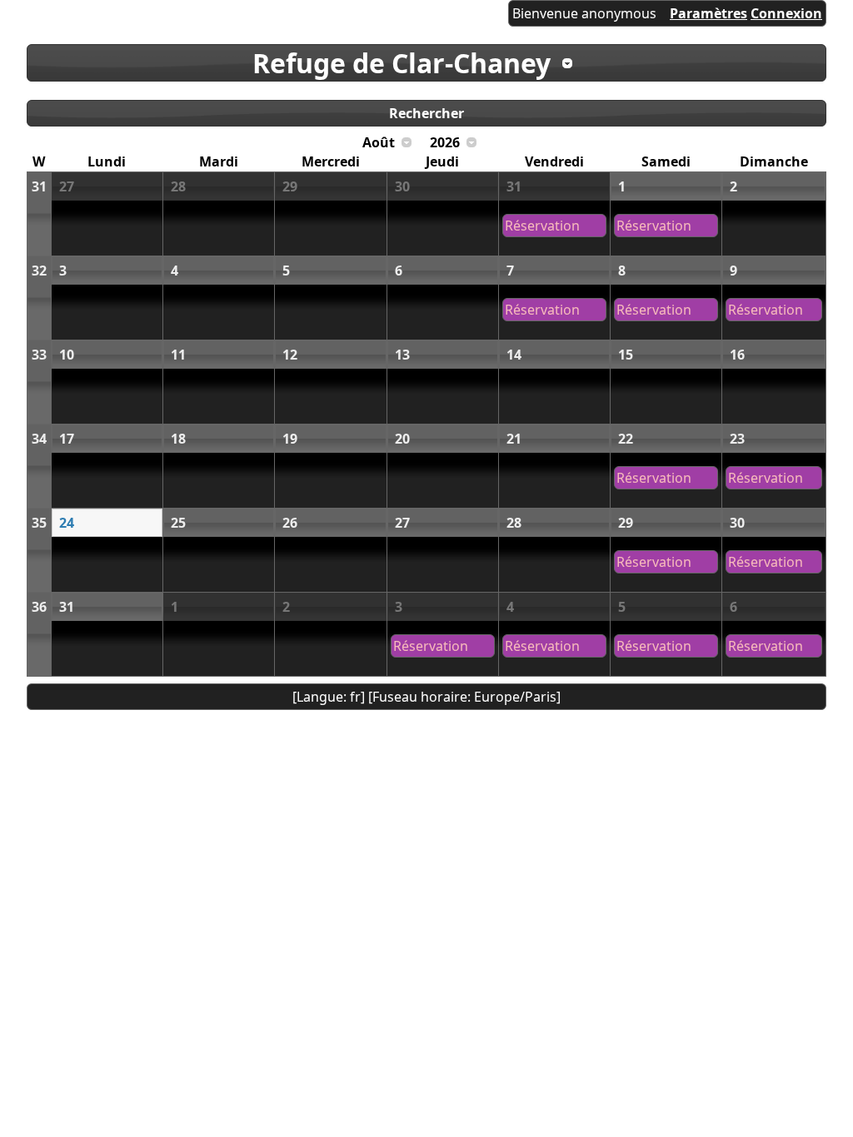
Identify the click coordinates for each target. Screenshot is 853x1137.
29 (289, 186)
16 (737, 354)
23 (737, 438)
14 (513, 354)
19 (289, 438)
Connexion (786, 13)
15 (625, 354)
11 (178, 354)
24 (66, 523)
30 (402, 186)
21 (513, 438)
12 (289, 354)
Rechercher (426, 113)
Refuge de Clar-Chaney (401, 63)
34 (39, 438)
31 (39, 186)
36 (39, 607)
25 (178, 523)
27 (66, 186)
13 (402, 354)
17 (66, 438)
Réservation (542, 225)
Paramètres (708, 13)
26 (289, 523)
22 (625, 438)
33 (39, 354)
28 (178, 186)
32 (39, 270)
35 (39, 523)
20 (402, 438)
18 (178, 438)
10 (66, 354)
